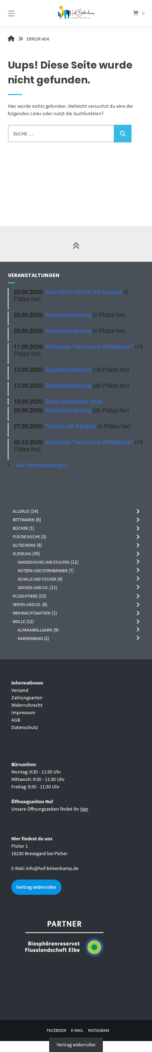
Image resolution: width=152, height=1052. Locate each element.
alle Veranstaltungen (42, 465)
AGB (15, 720)
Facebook (56, 1030)
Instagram (98, 1030)
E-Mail (77, 1030)
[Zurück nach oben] (76, 244)
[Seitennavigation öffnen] (21, 13)
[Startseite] (76, 13)
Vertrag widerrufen (36, 887)
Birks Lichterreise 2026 (74, 401)
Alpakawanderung (68, 315)
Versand (19, 690)
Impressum (23, 712)
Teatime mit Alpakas (70, 426)
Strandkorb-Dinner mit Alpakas (83, 292)
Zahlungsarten (26, 697)
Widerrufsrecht (26, 705)
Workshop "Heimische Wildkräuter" (89, 346)
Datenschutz (24, 727)
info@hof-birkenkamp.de (52, 868)
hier (84, 809)
